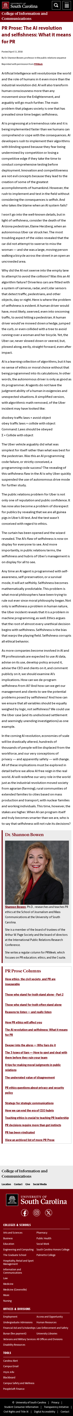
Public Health (43, 1238)
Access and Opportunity (49, 1317)
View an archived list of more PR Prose (30, 1140)
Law (5, 1278)
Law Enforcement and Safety (52, 1328)
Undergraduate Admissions (17, 1322)
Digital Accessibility (44, 1412)
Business (8, 1238)
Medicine (8, 1284)
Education (8, 1244)
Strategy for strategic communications (29, 1103)
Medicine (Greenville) (15, 1290)
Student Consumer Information (21, 1407)
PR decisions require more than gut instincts (33, 1125)
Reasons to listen (28, 1012)
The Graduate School (14, 1255)
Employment (10, 1317)
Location (6, 1184)
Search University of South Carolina (56, 5)
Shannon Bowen (15, 907)
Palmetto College (46, 1255)
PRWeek (38, 64)
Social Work (42, 1244)
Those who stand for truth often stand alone (33, 1005)
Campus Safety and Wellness (18, 1383)
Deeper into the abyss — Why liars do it (30, 1045)
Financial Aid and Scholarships (19, 1328)
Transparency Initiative (56, 1407)
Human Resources (46, 1322)
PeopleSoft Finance (14, 1389)
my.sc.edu (8, 1372)
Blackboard (9, 1378)
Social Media (40, 1184)
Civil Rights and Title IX (16, 1412)
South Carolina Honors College (53, 1250)
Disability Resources (14, 1345)
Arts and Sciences (12, 1233)
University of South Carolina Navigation (66, 5)
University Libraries (46, 1334)
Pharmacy (41, 1233)
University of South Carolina (31, 1403)
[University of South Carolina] (36, 1200)
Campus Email (10, 1366)
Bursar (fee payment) (14, 1334)
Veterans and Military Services (19, 1339)
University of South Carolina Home (19, 4)
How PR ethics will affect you (23, 1022)
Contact (18, 1184)
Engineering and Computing (18, 1250)
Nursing (7, 1301)
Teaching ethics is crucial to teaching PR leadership (37, 1118)
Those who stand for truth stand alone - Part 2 (34, 994)
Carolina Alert (10, 1361)
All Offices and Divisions (49, 1339)
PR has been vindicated (20, 1132)
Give (27, 1184)
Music (6, 1295)
